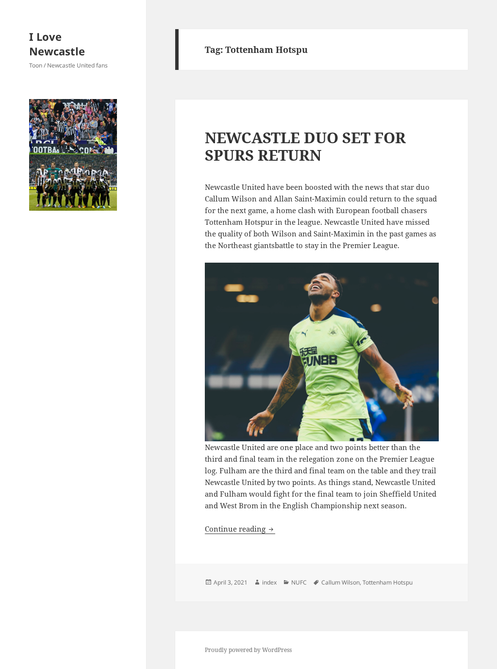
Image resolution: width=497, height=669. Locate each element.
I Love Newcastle (57, 43)
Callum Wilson (340, 582)
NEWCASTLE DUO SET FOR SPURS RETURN (305, 146)
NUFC (299, 582)
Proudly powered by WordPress (248, 650)
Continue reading (240, 529)
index (269, 582)
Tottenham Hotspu (388, 582)
